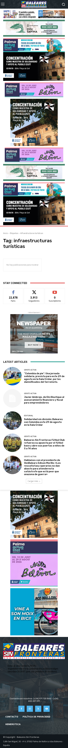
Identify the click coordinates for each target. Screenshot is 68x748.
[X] (38, 709)
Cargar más (33, 481)
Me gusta (13, 290)
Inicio (5, 233)
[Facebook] (21, 709)
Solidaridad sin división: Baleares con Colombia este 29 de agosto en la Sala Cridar (43, 422)
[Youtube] (46, 709)
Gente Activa (30, 370)
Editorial (28, 416)
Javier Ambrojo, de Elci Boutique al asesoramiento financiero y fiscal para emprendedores (44, 400)
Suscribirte (55, 290)
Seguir (34, 290)
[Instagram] (30, 709)
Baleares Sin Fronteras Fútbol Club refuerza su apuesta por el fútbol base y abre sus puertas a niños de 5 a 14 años (44, 444)
